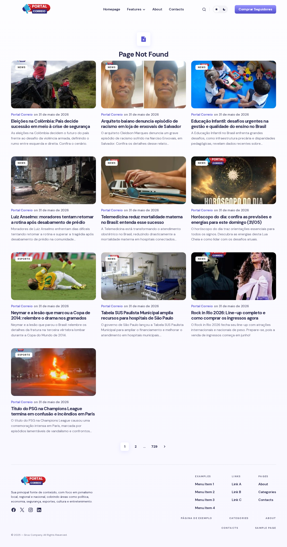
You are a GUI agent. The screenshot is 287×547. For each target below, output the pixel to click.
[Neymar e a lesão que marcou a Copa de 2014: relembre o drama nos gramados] (53, 276)
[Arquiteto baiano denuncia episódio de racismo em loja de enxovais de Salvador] (143, 84)
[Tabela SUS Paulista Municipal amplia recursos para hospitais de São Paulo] (143, 276)
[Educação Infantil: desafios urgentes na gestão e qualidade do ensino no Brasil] (233, 84)
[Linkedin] (39, 510)
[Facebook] (13, 510)
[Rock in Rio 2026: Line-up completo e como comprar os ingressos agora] (233, 276)
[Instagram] (30, 510)
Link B (236, 492)
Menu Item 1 (204, 484)
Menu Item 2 (205, 492)
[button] (204, 9)
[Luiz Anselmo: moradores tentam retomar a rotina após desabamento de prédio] (53, 180)
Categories (267, 492)
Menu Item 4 (205, 508)
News (21, 67)
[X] (22, 510)
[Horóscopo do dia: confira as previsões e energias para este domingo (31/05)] (233, 180)
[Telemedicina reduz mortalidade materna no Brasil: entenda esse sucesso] (143, 180)
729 (154, 446)
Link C (236, 500)
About (263, 484)
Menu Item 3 (204, 500)
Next (164, 446)
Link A (236, 484)
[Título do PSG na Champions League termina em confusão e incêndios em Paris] (53, 372)
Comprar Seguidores (255, 9)
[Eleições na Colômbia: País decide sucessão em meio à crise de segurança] (53, 84)
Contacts (265, 500)
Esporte (24, 258)
